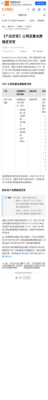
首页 (3, 26)
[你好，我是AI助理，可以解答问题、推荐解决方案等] (33, 9)
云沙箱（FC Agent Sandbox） (14, 20)
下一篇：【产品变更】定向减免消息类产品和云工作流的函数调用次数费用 (34, 265)
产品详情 (23, 51)
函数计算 (11, 26)
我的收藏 (39, 51)
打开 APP (40, 3)
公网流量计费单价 (27, 253)
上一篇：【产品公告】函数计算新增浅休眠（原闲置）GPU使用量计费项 (13, 265)
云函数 (31, 20)
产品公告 (28, 26)
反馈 (28, 277)
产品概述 (19, 26)
